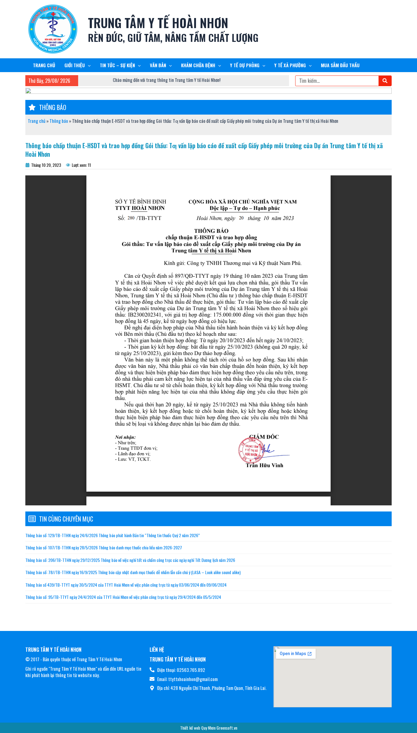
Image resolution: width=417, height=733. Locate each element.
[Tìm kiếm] (385, 81)
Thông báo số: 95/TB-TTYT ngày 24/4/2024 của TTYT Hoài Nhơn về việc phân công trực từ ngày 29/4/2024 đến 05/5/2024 (123, 597)
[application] (88, 65)
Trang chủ (36, 120)
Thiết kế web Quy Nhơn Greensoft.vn (208, 727)
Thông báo (58, 120)
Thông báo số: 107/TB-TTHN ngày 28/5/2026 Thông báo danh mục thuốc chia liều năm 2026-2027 (103, 547)
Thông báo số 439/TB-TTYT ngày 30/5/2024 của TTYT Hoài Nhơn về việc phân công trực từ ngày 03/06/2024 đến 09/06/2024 (126, 584)
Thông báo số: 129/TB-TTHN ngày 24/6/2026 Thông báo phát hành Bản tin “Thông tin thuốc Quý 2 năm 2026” (112, 535)
